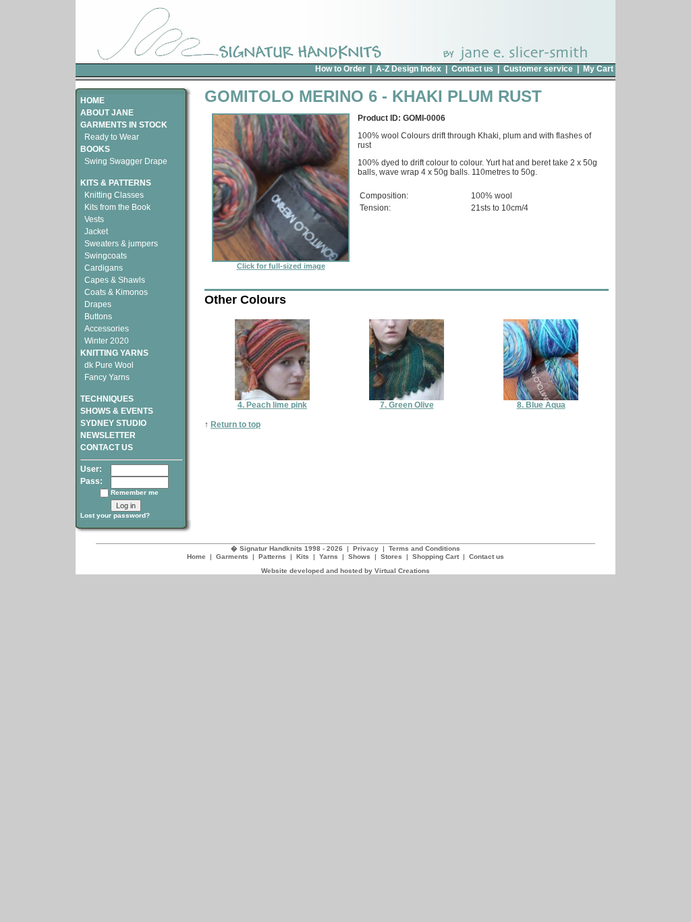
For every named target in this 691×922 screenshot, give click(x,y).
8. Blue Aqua (541, 405)
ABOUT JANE (107, 112)
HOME (92, 100)
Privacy (366, 548)
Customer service (538, 69)
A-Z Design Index (408, 69)
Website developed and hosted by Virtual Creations (345, 570)
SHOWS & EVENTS (116, 411)
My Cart (598, 69)
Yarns (328, 556)
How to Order (340, 69)
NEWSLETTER (108, 435)
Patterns (272, 556)
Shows (359, 556)
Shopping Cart (435, 556)
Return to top (235, 424)
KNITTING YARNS (114, 353)
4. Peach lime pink (272, 405)
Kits (302, 556)
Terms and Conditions (424, 548)
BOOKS (95, 149)
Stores (391, 556)
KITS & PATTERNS (115, 183)
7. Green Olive (407, 405)
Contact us (472, 69)
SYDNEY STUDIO (113, 423)
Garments (232, 556)
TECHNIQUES (107, 399)
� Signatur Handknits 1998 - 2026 (287, 548)
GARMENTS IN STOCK (123, 125)
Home (196, 556)
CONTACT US (106, 447)
